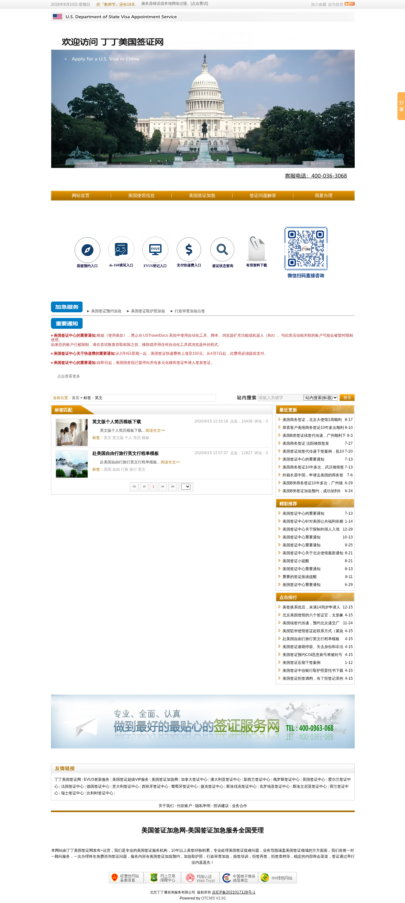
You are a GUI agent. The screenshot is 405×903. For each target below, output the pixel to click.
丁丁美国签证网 (67, 779)
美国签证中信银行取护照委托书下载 (313, 670)
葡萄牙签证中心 (184, 786)
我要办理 (324, 195)
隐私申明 (202, 806)
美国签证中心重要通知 (302, 537)
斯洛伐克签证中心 (241, 786)
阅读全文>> (155, 430)
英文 (107, 438)
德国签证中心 (98, 786)
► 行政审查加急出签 (187, 311)
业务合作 (239, 806)
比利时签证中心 (100, 793)
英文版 (118, 438)
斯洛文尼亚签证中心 (310, 786)
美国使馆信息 (141, 195)
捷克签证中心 (212, 786)
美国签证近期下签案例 (302, 662)
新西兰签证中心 (257, 779)
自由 (116, 469)
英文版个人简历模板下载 (116, 421)
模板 (145, 438)
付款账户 (184, 806)
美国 (107, 469)
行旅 (124, 469)
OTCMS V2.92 (213, 898)
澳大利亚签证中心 (225, 779)
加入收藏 (318, 4)
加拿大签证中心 (194, 779)
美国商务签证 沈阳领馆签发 (306, 443)
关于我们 (166, 806)
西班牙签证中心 (155, 786)
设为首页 (335, 4)
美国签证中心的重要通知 (303, 459)
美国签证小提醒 (296, 561)
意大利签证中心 (125, 786)
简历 (137, 438)
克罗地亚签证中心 (274, 786)
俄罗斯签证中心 (286, 779)
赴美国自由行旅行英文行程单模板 (125, 453)
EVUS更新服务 (96, 779)
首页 (75, 398)
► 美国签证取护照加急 (145, 311)
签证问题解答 (263, 195)
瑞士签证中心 (72, 793)
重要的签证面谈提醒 (300, 577)
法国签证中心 (72, 786)
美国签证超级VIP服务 (130, 779)
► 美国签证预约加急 (104, 311)
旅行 (133, 469)
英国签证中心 (313, 779)
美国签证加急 (202, 195)
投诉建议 (221, 806)
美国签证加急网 (165, 779)
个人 (128, 438)
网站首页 (81, 195)
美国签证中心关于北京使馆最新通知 (313, 553)
